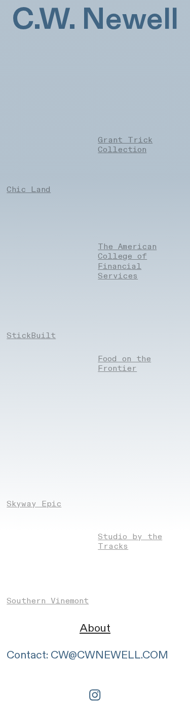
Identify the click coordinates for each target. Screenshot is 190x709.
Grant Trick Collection (125, 144)
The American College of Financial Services (127, 261)
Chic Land (29, 189)
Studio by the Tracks (130, 541)
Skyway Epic (34, 503)
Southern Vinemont (48, 600)
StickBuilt (31, 335)
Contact (26, 655)
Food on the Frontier (124, 363)
